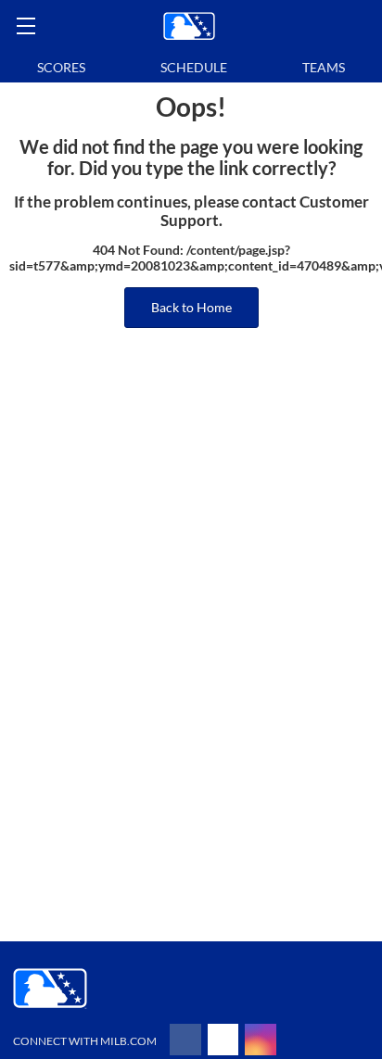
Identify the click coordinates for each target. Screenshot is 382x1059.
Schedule (193, 67)
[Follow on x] (223, 1039)
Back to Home (191, 307)
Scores (61, 67)
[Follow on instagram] (260, 1039)
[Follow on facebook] (185, 1039)
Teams (323, 67)
